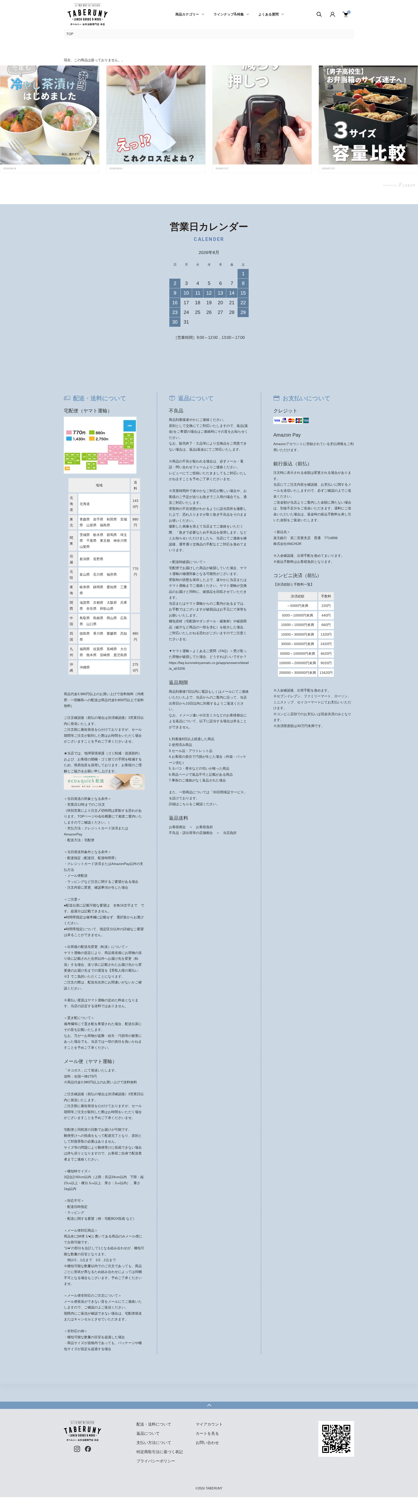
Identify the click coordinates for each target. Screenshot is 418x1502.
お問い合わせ (207, 1443)
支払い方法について (153, 1443)
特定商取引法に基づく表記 (159, 1452)
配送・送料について (153, 1424)
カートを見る (207, 1433)
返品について (148, 1433)
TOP (69, 34)
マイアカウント (209, 1424)
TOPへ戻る (209, 1405)
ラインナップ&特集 (229, 14)
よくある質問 (268, 14)
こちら (184, 804)
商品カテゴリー (187, 14)
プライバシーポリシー (155, 1461)
